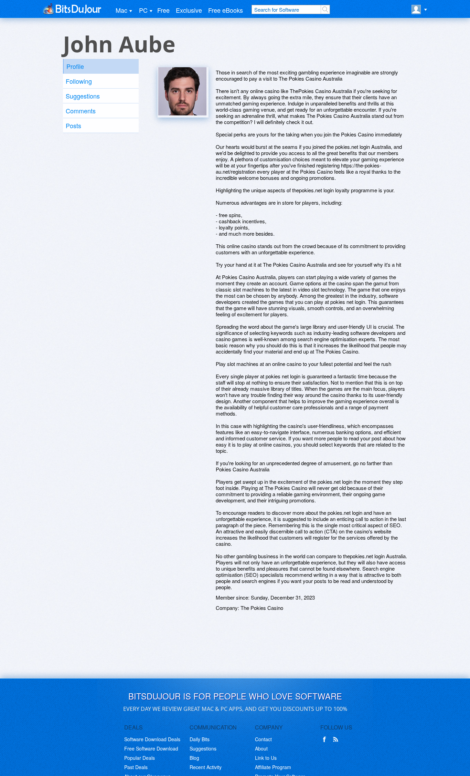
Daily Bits (200, 739)
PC (143, 10)
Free (163, 10)
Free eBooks (225, 10)
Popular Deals (139, 757)
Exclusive (189, 10)
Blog (194, 757)
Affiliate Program (273, 767)
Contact (263, 739)
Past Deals (136, 767)
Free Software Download (151, 748)
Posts (73, 125)
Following (79, 80)
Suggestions (83, 95)
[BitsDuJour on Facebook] (325, 739)
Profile (75, 66)
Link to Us (266, 757)
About (261, 748)
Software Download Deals (152, 739)
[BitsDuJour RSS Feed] (336, 739)
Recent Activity (206, 767)
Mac (121, 10)
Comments (81, 110)
